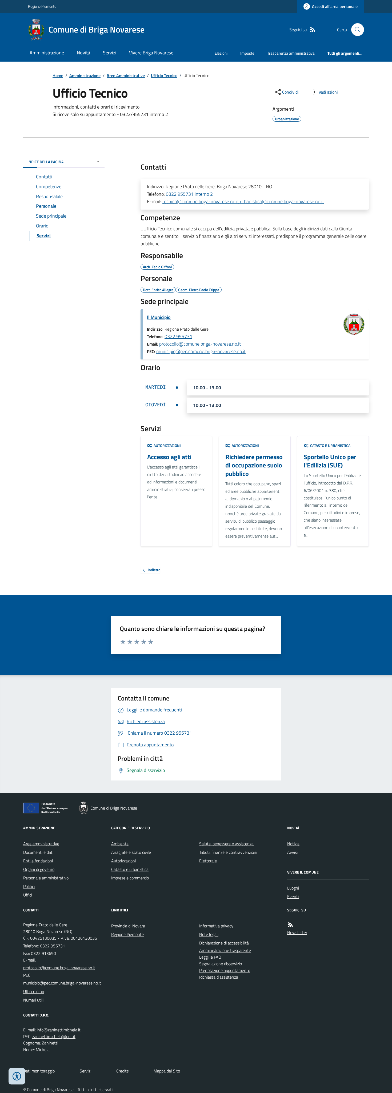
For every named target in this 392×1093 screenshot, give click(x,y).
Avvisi (292, 852)
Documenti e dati (38, 852)
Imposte (247, 53)
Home (58, 75)
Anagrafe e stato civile (131, 852)
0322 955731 (178, 336)
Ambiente (120, 843)
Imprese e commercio (130, 878)
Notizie (293, 843)
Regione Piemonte (42, 6)
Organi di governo (38, 869)
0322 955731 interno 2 (189, 194)
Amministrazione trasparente (225, 950)
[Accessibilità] (17, 1076)
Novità (83, 52)
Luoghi (293, 888)
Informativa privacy (216, 926)
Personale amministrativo (46, 878)
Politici (29, 886)
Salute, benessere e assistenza (226, 843)
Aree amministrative (41, 843)
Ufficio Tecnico (164, 75)
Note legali (208, 934)
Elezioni (221, 53)
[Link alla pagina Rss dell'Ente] (290, 925)
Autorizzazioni (123, 861)
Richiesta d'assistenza (218, 977)
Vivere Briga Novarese (151, 52)
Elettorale (208, 861)
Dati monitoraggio (39, 1071)
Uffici (27, 895)
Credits (122, 1071)
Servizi (109, 52)
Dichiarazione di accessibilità (224, 943)
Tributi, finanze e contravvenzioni (228, 852)
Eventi (293, 896)
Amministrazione (47, 52)
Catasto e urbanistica (130, 869)
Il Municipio (159, 317)
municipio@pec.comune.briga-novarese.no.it (201, 351)
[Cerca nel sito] (355, 29)
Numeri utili (33, 1000)
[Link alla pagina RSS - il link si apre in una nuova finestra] (312, 29)
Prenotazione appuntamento (224, 970)
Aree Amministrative (126, 75)
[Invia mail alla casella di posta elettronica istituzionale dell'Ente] (59, 967)
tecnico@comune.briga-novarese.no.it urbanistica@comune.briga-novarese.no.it (243, 201)
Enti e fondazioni (38, 861)
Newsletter (297, 932)
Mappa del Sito (167, 1071)
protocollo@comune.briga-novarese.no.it (200, 343)
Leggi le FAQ (210, 957)
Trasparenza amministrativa (291, 53)
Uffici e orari (33, 991)
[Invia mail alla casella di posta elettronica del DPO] (59, 1030)
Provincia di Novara (128, 926)
